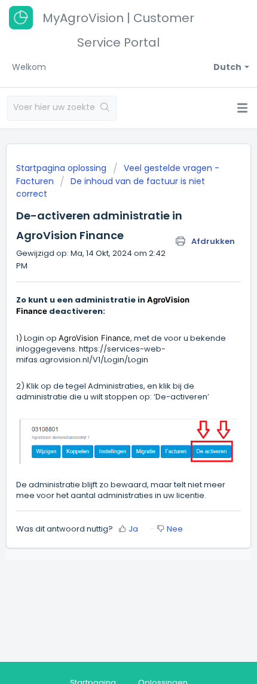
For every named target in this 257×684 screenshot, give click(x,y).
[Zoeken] (105, 108)
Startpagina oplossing (62, 168)
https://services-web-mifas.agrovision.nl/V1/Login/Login (91, 354)
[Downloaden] (106, 334)
